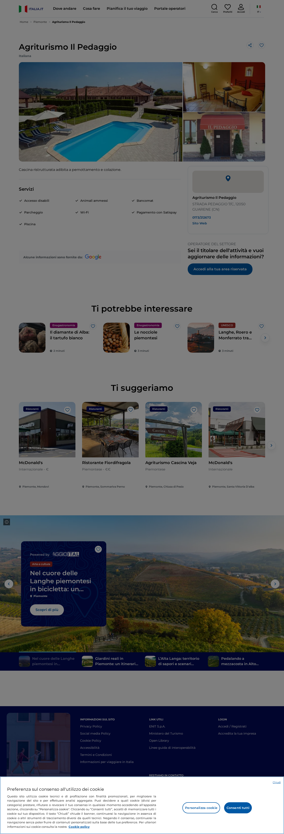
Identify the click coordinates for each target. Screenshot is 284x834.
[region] (142, 805)
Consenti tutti (238, 808)
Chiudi (277, 782)
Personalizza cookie (201, 808)
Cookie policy (79, 826)
